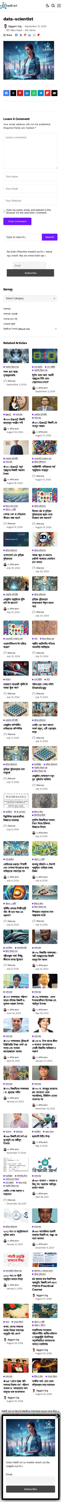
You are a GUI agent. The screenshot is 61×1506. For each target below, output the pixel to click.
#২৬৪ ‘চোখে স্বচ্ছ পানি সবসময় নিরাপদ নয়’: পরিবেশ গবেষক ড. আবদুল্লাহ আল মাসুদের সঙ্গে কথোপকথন (16, 1386)
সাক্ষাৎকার (6, 308)
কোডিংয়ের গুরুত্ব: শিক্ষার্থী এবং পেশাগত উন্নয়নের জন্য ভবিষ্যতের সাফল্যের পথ (16, 867)
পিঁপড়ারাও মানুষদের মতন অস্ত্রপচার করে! (42, 913)
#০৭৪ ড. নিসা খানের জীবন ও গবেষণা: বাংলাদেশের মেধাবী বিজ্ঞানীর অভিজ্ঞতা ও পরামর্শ (44, 1046)
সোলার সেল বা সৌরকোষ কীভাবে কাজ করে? (14, 515)
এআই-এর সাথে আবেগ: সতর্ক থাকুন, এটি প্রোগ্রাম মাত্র (44, 728)
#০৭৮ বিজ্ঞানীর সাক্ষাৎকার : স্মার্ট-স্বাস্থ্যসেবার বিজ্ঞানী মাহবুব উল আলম (44, 956)
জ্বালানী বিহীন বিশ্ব (41, 1136)
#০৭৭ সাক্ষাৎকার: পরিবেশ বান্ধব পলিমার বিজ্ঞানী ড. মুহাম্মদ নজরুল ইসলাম (15, 1000)
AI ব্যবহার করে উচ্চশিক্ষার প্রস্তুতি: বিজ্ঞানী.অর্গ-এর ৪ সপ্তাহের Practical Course (44, 1284)
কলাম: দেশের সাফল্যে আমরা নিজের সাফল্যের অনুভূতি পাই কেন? (13, 1330)
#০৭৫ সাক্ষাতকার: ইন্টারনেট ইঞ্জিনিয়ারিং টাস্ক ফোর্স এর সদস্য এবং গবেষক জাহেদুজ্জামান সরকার (16, 1046)
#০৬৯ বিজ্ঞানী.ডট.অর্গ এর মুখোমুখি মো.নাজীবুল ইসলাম (15, 1140)
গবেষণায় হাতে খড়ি (10, 319)
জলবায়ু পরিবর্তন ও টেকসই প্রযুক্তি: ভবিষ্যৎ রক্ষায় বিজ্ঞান (43, 867)
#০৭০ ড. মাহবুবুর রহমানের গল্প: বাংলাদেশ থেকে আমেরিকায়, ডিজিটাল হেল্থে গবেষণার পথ (44, 1094)
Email (9, 1474)
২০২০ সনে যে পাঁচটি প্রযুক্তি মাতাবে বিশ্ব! (13, 1277)
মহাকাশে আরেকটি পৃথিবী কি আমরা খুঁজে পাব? (15, 685)
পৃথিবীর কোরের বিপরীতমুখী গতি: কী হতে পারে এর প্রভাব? (14, 912)
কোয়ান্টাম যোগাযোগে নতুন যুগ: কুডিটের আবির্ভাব (43, 777)
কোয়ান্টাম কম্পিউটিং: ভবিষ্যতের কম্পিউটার (12, 726)
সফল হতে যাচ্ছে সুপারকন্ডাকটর (10, 373)
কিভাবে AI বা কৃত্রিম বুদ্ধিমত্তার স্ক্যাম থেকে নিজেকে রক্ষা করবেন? (42, 514)
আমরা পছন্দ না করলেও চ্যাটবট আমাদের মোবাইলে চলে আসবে (43, 558)
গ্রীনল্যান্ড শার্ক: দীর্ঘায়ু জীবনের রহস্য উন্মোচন (13, 957)
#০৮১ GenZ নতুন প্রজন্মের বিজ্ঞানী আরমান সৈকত (14, 470)
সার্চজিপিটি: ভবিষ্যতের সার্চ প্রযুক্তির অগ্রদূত (43, 468)
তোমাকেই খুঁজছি (9, 324)
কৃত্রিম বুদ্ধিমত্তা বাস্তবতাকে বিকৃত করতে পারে (42, 603)
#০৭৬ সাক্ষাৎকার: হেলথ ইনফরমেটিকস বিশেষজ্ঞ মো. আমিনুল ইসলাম (44, 1000)
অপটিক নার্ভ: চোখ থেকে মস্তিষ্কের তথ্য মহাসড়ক (43, 1382)
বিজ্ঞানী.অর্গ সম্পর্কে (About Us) (16, 329)
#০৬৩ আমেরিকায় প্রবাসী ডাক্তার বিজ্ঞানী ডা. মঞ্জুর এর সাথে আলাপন (44, 1235)
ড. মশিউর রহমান (41, 388)
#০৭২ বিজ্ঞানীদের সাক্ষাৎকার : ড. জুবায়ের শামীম (16, 1090)
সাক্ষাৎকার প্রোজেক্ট (10, 313)
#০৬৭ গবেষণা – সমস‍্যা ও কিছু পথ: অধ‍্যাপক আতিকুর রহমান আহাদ (44, 1184)
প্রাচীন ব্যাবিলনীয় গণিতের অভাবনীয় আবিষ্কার (43, 645)
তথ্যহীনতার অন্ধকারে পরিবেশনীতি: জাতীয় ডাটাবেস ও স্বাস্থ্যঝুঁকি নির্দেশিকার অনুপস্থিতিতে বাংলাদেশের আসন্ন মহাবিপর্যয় (44, 1337)
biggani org (14, 26)
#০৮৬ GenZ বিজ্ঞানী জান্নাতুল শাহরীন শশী (14, 421)
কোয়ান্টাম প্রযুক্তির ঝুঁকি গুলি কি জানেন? (14, 601)
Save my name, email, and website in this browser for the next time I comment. (28, 211)
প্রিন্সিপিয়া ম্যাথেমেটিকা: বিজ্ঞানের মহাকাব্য (13, 818)
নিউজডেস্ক (11, 381)
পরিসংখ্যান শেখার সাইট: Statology (43, 685)
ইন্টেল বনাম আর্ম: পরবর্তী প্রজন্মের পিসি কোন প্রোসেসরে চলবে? (43, 378)
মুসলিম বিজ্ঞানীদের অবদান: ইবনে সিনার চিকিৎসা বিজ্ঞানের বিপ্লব (43, 823)
